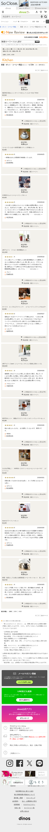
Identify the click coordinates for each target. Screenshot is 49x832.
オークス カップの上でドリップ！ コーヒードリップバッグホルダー (24, 307)
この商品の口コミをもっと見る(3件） (35, 121)
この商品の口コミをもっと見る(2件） (35, 494)
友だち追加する (24, 700)
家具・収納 (35, 21)
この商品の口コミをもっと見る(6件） (35, 280)
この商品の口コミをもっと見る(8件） (35, 603)
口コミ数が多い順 (19, 49)
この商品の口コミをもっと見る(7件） (35, 392)
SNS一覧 (17, 808)
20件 (8, 54)
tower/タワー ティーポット (10, 521)
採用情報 (17, 804)
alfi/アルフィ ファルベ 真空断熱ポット (14, 250)
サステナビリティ (29, 804)
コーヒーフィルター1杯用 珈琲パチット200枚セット (18, 147)
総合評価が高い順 (31, 49)
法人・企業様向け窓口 (29, 801)
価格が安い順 (7, 51)
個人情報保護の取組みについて (24, 794)
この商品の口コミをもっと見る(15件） (35, 169)
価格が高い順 (16, 51)
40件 (12, 54)
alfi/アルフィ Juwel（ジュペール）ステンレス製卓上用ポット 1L (22, 364)
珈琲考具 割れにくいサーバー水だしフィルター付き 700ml (20, 93)
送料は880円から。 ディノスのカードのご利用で (27, 737)
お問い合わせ (24, 811)
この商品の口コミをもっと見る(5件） (35, 223)
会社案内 (15, 801)
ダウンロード (24, 718)
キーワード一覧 (29, 808)
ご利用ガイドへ (15, 753)
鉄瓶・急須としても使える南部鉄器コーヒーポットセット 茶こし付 (23, 577)
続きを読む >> (40, 112)
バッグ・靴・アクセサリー (20, 21)
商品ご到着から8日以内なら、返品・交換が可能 (26, 745)
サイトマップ (30, 798)
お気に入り (41, 12)
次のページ (44, 70)
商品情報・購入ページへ (31, 124)
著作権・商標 (18, 798)
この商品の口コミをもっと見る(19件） (35, 337)
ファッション (5, 21)
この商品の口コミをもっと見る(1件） (35, 442)
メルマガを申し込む (24, 682)
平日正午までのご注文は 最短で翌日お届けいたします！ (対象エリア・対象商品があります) (21, 728)
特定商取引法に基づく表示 (24, 791)
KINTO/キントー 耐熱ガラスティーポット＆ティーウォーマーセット (23, 418)
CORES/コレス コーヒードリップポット (14, 195)
